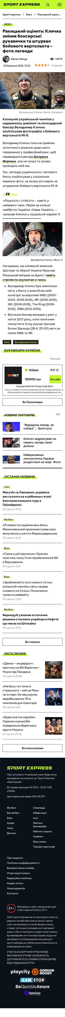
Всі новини (32, 642)
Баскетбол (13, 812)
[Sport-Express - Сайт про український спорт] (20, 4)
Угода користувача (18, 873)
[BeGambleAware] (33, 987)
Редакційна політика (19, 878)
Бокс (8, 24)
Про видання (15, 857)
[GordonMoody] (43, 972)
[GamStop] (32, 980)
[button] (47, 5)
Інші (6, 486)
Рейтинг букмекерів (39, 824)
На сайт (55, 379)
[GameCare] (32, 993)
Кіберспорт (40, 812)
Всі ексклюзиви (32, 748)
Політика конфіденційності (23, 863)
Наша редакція (16, 888)
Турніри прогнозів (44, 846)
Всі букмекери (33, 402)
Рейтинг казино (42, 831)
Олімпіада (39, 807)
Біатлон (11, 833)
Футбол (8, 519)
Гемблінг (38, 836)
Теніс (10, 828)
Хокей (10, 823)
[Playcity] (20, 972)
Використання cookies (20, 868)
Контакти (12, 893)
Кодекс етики (15, 883)
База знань (39, 841)
